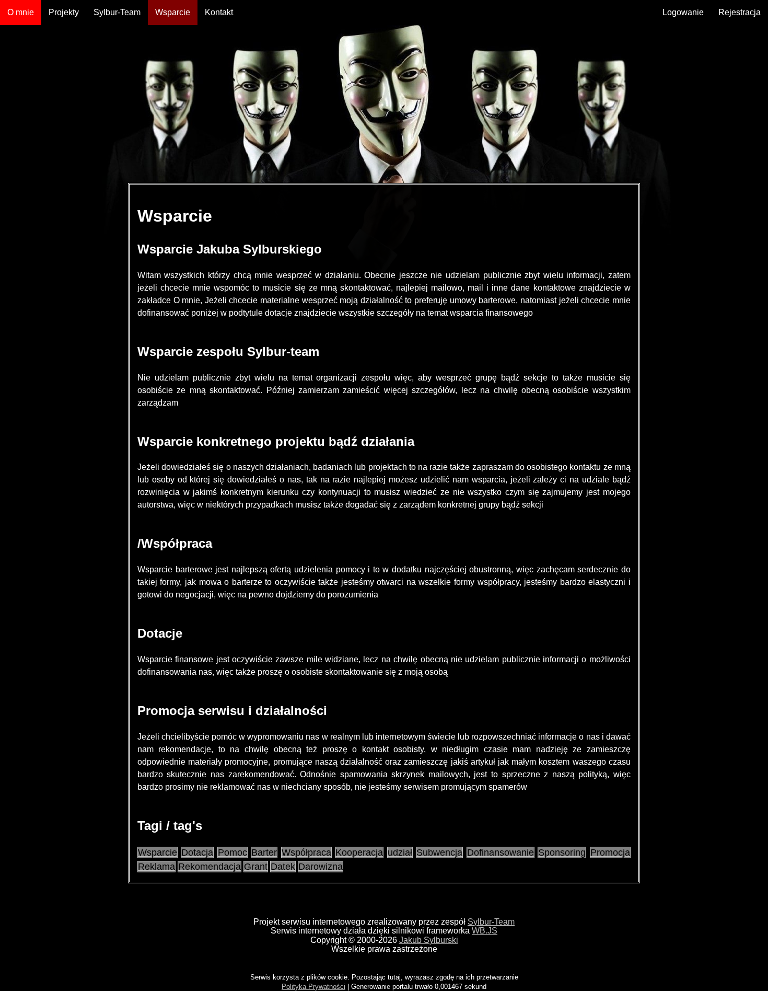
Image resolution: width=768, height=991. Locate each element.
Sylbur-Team (117, 12)
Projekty (64, 12)
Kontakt (219, 12)
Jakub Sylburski (428, 940)
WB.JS (484, 930)
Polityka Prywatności (313, 986)
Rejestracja (739, 12)
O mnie (20, 12)
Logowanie (683, 12)
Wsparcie (172, 12)
